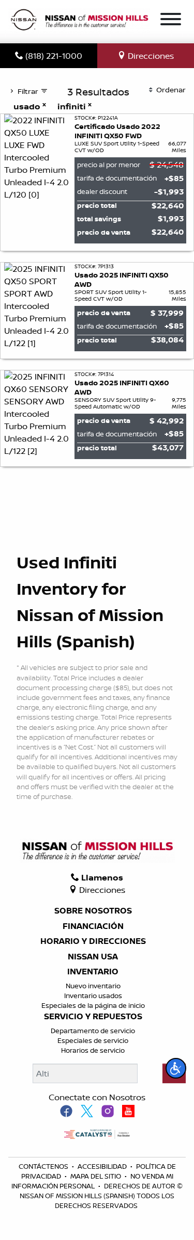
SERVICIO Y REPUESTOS (93, 1016)
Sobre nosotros (93, 911)
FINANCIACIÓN (93, 926)
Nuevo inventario (93, 985)
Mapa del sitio (96, 1176)
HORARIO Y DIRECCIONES (93, 941)
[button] (176, 1068)
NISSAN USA (93, 956)
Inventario (92, 971)
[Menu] (171, 20)
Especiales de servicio (92, 1040)
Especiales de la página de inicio (93, 1005)
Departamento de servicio (93, 1030)
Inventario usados (93, 995)
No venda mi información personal (92, 1180)
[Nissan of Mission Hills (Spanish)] (79, 20)
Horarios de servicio (93, 1050)
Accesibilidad (103, 1166)
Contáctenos (44, 1166)
